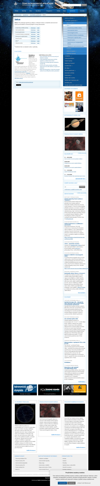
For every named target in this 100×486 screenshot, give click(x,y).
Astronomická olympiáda (21, 463)
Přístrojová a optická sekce (74, 37)
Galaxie (64, 460)
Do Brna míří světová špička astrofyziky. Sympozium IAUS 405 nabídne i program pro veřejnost (50, 67)
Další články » (81, 381)
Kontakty (82, 11)
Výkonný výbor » (71, 23)
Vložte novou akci (82, 153)
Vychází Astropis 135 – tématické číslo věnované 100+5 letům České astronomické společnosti (74, 303)
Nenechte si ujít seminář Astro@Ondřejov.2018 (71, 367)
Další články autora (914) (45, 55)
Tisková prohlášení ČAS (21, 458)
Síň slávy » (67, 68)
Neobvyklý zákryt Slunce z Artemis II (74, 273)
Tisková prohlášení (69, 58)
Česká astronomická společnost (26, 82)
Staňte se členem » (70, 18)
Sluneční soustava (67, 467)
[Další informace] (25, 414)
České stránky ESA (19, 467)
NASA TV (17, 469)
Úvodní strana (18, 15)
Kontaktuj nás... (68, 82)
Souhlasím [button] (62, 483)
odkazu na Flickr (81, 287)
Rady (64, 11)
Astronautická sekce (73, 30)
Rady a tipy (41, 463)
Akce (30, 11)
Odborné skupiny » (71, 51)
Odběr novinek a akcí (70, 183)
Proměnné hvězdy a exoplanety (75, 35)
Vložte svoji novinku (82, 193)
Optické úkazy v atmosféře (69, 465)
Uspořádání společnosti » (71, 20)
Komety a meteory (67, 469)
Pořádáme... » (68, 56)
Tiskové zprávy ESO (20, 465)
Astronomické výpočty (44, 460)
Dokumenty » (68, 75)
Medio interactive (42, 480)
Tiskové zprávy (68, 61)
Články (16, 11)
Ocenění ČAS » (68, 65)
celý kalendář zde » (80, 178)
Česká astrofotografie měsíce (73, 134)
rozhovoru (77, 248)
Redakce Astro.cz (32, 56)
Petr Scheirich (75, 365)
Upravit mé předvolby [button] (84, 483)
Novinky (24, 11)
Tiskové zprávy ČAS (20, 460)
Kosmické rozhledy (69, 73)
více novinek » (81, 292)
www (38, 28)
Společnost (72, 11)
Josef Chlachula (75, 242)
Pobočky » (69, 48)
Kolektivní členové (71, 53)
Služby (58, 11)
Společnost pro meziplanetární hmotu (75, 43)
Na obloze (38, 11)
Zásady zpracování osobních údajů (73, 85)
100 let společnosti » (70, 70)
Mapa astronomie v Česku (45, 467)
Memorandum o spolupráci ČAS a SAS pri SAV (74, 343)
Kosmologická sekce (73, 32)
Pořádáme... (67, 362)
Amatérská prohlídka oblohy (75, 28)
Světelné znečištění (43, 458)
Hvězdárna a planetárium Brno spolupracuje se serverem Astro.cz (48, 474)
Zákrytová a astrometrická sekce (76, 46)
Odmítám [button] (71, 483)
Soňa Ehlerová (75, 222)
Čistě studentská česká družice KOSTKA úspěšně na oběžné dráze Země (48, 60)
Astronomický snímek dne (72, 115)
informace (33, 28)
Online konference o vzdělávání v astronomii (73, 224)
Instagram (28, 73)
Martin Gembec (75, 197)
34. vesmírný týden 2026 (22, 402)
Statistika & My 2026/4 (76, 245)
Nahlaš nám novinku (70, 78)
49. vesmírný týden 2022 (71, 318)
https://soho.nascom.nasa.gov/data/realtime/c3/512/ (77, 268)
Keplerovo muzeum (70, 63)
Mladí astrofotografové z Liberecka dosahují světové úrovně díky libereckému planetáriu (50, 70)
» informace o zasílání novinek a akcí (73, 189)
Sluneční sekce (71, 40)
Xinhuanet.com (69, 218)
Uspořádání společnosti (35, 15)
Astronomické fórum (44, 469)
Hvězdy (64, 458)
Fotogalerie (49, 11)
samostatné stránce (19, 78)
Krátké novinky (69, 193)
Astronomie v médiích (44, 465)
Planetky (65, 463)
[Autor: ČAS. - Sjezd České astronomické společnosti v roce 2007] (69, 96)
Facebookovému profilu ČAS (20, 71)
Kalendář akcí (68, 154)
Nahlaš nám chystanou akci (72, 80)
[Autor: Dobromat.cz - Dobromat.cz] (80, 96)
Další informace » (31, 450)
